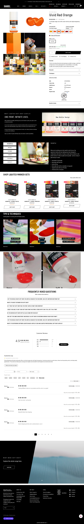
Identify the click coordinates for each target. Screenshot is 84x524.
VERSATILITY (9, 162)
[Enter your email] (13, 507)
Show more (41, 377)
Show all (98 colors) (55, 35)
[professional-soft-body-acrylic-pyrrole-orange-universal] (55, 31)
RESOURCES (56, 6)
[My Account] (75, 6)
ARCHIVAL (10, 147)
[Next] (59, 1)
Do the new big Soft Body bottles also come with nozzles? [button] (22, 313)
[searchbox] (8, 372)
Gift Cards (18, 501)
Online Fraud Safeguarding (35, 502)
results (23, 377)
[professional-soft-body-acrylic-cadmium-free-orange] (63, 31)
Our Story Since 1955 (20, 492)
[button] (42, 522)
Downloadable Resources (35, 498)
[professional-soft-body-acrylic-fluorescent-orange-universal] (70, 31)
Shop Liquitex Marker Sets (75, 177)
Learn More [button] (64, 492)
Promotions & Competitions (48, 494)
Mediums (24, 6)
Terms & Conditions (46, 492)
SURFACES (10, 154)
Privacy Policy (45, 496)
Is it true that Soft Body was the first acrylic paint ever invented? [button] (25, 306)
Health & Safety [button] (52, 103)
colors (6, 377)
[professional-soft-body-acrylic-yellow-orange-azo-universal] (51, 31)
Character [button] (51, 70)
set (37, 377)
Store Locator (32, 496)
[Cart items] (80, 6)
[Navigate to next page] (51, 434)
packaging (32, 377)
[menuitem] (18, 6)
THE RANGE (10, 151)
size (28, 377)
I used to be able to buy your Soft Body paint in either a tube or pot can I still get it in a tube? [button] (32, 309)
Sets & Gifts (43, 6)
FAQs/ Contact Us (33, 492)
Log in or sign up (63, 45)
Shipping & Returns (33, 494)
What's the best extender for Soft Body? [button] (18, 302)
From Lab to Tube (20, 494)
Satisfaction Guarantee (47, 498)
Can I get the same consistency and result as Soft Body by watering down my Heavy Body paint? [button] (32, 316)
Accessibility (19, 499)
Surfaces (30, 6)
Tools (36, 6)
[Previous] (25, 1)
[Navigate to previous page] (32, 434)
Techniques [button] (51, 73)
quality (10, 377)
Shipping (50, 48)
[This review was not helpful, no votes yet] (78, 393)
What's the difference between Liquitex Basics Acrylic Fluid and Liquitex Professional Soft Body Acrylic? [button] (34, 323)
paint (19, 377)
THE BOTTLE (10, 144)
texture (15, 377)
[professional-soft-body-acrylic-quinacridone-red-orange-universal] (67, 31)
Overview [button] (51, 60)
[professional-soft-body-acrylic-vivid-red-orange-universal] (59, 31)
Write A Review (64, 344)
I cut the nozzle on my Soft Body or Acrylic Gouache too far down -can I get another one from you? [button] (33, 299)
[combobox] (22, 372)
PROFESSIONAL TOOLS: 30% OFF (27, 1)
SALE (50, 6)
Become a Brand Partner (34, 500)
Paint (18, 6)
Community (63, 6)
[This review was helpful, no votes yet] (76, 393)
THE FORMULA (9, 158)
